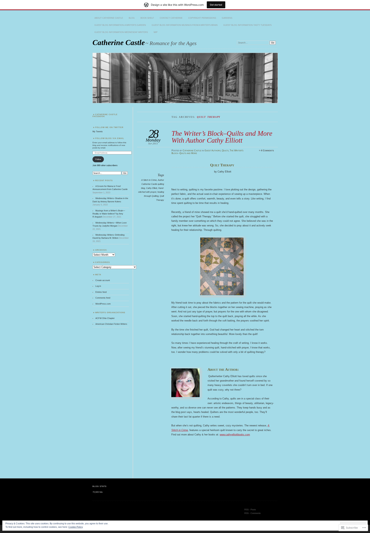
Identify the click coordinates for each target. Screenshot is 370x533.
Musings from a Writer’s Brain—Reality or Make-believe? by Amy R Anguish (108, 213)
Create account (102, 280)
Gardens (227, 18)
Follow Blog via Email (109, 138)
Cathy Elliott (151, 188)
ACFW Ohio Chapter (105, 318)
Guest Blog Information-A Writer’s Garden (120, 25)
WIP (155, 32)
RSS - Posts (250, 509)
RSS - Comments (252, 513)
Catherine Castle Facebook (105, 115)
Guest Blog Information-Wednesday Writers (121, 32)
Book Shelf (147, 18)
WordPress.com (103, 304)
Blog (132, 18)
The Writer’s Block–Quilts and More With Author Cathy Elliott (222, 136)
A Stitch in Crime (149, 180)
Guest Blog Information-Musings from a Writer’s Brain (185, 25)
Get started (216, 4)
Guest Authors (212, 150)
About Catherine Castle (108, 18)
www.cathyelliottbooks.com (235, 434)
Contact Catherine (171, 18)
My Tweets (97, 131)
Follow (98, 159)
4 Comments (267, 150)
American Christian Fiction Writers (111, 324)
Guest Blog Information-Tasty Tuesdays (247, 25)
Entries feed (101, 292)
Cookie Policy (75, 527)
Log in (98, 286)
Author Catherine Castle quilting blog (152, 184)
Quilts (225, 150)
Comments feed (102, 298)
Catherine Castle (118, 42)
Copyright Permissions (202, 18)
